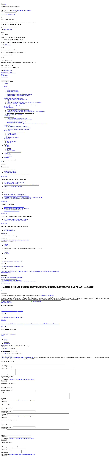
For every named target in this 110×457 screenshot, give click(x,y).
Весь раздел (7, 96)
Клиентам (6, 145)
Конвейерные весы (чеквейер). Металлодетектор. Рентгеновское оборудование (27, 123)
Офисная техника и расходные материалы (14, 131)
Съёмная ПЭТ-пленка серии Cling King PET (12, 277)
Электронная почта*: (6, 368)
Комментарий (4, 452)
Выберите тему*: (5, 377)
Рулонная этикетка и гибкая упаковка (13, 98)
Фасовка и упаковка (9, 117)
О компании (7, 153)
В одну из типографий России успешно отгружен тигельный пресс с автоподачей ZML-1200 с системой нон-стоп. (30, 271)
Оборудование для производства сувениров (18, 129)
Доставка (9, 149)
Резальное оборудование (13, 91)
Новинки (6, 83)
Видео (5, 144)
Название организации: (7, 408)
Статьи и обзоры (11, 150)
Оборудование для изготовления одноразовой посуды (20, 113)
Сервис (5, 140)
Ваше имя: (3, 387)
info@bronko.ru (8, 29)
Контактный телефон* (6, 448)
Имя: (2, 365)
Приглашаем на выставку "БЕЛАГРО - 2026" (12, 266)
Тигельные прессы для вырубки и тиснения (18, 109)
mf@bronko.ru (7, 44)
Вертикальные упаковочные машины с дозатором (19, 119)
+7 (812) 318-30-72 (15, 346)
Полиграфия (7, 88)
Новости (9, 154)
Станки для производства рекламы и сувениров (16, 126)
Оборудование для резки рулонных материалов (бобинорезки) (22, 105)
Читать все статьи (5, 283)
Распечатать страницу (6, 302)
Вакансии (9, 156)
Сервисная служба (11, 141)
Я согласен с (18, 454)
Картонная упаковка (9, 107)
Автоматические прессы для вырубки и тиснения (19, 110)
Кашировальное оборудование (14, 114)
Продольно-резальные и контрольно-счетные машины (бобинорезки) (24, 102)
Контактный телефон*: (7, 366)
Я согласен (18, 379)
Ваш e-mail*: (4, 389)
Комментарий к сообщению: (8, 375)
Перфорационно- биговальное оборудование (18, 95)
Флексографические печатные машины (17, 99)
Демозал (9, 148)
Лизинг (8, 146)
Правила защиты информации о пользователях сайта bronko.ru (17, 357)
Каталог (6, 86)
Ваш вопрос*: (4, 398)
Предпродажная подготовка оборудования (11, 280)
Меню (11, 81)
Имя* (2, 446)
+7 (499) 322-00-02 (27, 10)
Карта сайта (7, 343)
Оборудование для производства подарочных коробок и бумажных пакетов (26, 111)
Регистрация (11, 14)
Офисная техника (11, 133)
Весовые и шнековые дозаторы (14, 122)
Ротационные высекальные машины (16, 103)
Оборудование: (5, 414)
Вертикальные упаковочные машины (16, 121)
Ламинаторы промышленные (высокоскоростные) (19, 94)
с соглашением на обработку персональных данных (21, 379)
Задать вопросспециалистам (4, 76)
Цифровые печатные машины (14, 100)
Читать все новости (6, 272)
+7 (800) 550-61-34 (5, 72)
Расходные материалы (12, 134)
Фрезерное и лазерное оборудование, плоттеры (19, 127)
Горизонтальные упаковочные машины (17, 118)
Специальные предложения (14, 152)
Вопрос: (3, 435)
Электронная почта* (6, 449)
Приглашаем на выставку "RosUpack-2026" (12, 261)
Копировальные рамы (12, 90)
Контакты (6, 157)
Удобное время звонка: (6, 376)
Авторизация (4, 14)
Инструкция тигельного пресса (9, 279)
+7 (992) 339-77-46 (5, 351)
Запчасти (9, 142)
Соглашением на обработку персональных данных (22, 454)
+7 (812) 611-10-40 (17, 10)
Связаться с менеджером (47, 295)
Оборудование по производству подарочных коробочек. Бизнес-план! (18, 281)
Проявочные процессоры (13, 92)
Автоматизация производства (11, 137)
